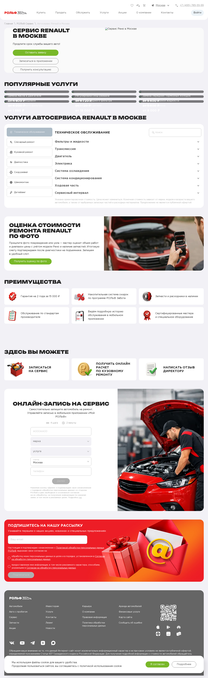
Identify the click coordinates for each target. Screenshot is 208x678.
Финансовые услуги (129, 612)
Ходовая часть (67, 185)
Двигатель (63, 156)
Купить (41, 13)
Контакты (167, 13)
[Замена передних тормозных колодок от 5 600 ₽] (171, 92)
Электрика (63, 163)
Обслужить (83, 13)
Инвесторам (52, 606)
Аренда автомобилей (130, 606)
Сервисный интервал (71, 193)
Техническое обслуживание (82, 132)
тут (80, 497)
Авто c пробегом (18, 612)
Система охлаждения (72, 171)
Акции (122, 13)
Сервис (13, 617)
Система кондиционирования (78, 178)
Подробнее (184, 664)
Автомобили (15, 606)
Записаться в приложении (35, 61)
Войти (197, 13)
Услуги (104, 13)
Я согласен (157, 664)
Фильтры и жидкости (72, 141)
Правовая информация (94, 617)
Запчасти (14, 623)
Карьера (87, 606)
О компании (143, 13)
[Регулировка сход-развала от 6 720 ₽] (104, 92)
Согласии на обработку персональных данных (51, 568)
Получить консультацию (35, 70)
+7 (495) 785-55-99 (192, 5)
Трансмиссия (65, 149)
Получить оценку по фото (30, 261)
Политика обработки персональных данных (94, 624)
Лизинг (49, 623)
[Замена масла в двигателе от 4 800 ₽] (36, 92)
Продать (60, 13)
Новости (50, 628)
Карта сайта (125, 617)
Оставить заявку (35, 52)
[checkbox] (58, 558)
